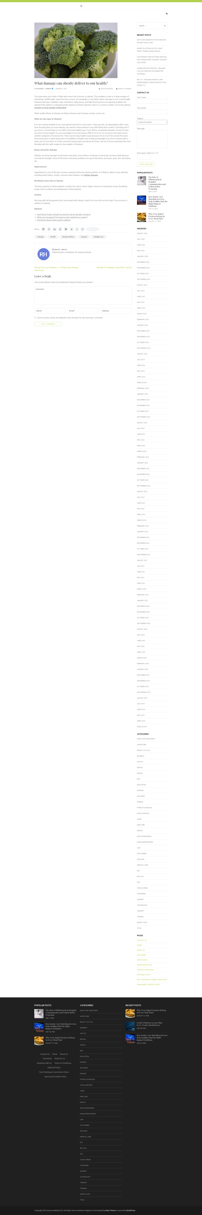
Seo (138, 882)
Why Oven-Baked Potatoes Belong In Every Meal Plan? (156, 216)
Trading (140, 917)
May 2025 (140, 302)
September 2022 (143, 486)
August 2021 (142, 560)
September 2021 (143, 555)
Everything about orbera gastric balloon (54, 220)
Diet (139, 779)
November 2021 (143, 543)
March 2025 (142, 314)
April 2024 (141, 377)
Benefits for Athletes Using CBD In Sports (114, 267)
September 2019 (143, 692)
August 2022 (142, 491)
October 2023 (143, 411)
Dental (140, 767)
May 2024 (140, 371)
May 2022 (140, 509)
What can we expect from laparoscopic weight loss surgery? (62, 217)
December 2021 (143, 537)
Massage (140, 859)
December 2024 (143, 331)
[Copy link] (93, 229)
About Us (141, 950)
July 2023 (141, 428)
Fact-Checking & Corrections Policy (152, 980)
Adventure (141, 745)
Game (139, 819)
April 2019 (141, 721)
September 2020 (143, 623)
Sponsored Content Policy (148, 984)
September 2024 (143, 348)
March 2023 (142, 451)
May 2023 (140, 440)
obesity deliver (68, 237)
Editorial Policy (144, 975)
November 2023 (143, 405)
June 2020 (141, 641)
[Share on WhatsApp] (60, 229)
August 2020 (142, 629)
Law (138, 848)
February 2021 (143, 595)
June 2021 (141, 572)
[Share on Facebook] (43, 229)
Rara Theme (111, 1210)
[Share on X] (49, 229)
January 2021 (142, 600)
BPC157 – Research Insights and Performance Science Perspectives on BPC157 (151, 82)
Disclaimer (141, 955)
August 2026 (142, 233)
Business (140, 756)
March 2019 (142, 727)
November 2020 (143, 612)
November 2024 (143, 337)
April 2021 (141, 583)
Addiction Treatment (146, 739)
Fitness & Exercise (144, 808)
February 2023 (143, 457)
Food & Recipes (143, 813)
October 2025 (143, 273)
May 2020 (140, 646)
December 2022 (143, 468)
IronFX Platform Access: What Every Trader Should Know (149, 1024)
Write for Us (142, 960)
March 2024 (142, 382)
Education (141, 785)
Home (139, 945)
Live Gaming (141, 853)
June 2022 (141, 503)
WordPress (130, 1210)
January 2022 (142, 532)
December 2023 (143, 400)
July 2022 (141, 497)
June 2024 (141, 365)
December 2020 (143, 606)
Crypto (140, 762)
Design (139, 773)
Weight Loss (98, 237)
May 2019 (140, 715)
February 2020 (143, 664)
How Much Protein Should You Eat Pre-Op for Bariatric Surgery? (64, 214)
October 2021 (143, 549)
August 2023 (142, 423)
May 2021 (140, 577)
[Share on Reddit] (71, 229)
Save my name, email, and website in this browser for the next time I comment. (70, 318)
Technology (142, 905)
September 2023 (143, 417)
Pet (138, 871)
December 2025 (143, 262)
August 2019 (142, 698)
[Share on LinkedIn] (54, 229)
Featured (141, 796)
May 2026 (140, 251)
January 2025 (142, 325)
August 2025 (142, 285)
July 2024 (141, 360)
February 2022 (143, 526)
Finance (140, 802)
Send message (146, 164)
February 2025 (143, 319)
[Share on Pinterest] (66, 229)
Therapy (140, 911)
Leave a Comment (125, 88)
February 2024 (143, 388)
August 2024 (142, 354)
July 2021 (141, 566)
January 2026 (142, 256)
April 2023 (141, 446)
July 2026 (141, 239)
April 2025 (141, 308)
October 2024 (143, 342)
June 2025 (141, 296)
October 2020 (143, 618)
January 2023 (142, 463)
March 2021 (142, 589)
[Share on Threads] (82, 229)
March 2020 (142, 658)
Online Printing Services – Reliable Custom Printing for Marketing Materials (151, 71)
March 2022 (142, 520)
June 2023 (141, 434)
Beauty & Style (143, 750)
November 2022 (143, 474)
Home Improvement (145, 842)
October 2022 (143, 480)
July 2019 (141, 704)
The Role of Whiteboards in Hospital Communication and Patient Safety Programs (157, 183)
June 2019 (141, 709)
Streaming (141, 894)
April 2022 (141, 514)
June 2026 (141, 245)
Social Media (142, 888)
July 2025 (141, 291)
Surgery (84, 237)
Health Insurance (144, 836)
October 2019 (143, 686)
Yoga (139, 928)
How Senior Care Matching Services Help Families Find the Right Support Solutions (152, 59)
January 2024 (142, 394)
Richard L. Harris (43, 88)
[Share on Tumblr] (77, 229)
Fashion (140, 790)
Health (53, 237)
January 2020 (142, 669)
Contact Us (142, 940)
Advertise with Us (144, 965)
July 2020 (141, 635)
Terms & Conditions (145, 970)
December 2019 (143, 675)
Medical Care (142, 865)
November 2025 (143, 268)
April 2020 (141, 652)
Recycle (140, 876)
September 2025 (143, 279)
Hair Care (141, 825)
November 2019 (143, 681)
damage (40, 237)
